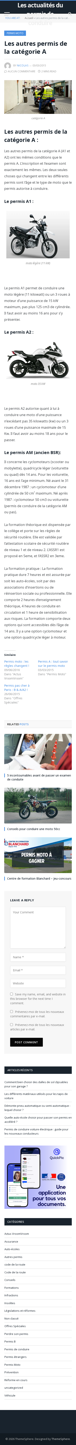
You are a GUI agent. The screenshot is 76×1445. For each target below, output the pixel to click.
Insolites (9, 1303)
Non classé (11, 1318)
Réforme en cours (15, 1380)
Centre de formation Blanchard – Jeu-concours (39, 878)
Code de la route (15, 1272)
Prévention (11, 1372)
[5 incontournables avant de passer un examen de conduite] (38, 752)
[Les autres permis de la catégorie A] (38, 97)
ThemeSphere (61, 1439)
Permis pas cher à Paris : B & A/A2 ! (17, 687)
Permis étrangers (15, 1357)
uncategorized (13, 1388)
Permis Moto (15, 33)
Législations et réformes (19, 1311)
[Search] (69, 14)
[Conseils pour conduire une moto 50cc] (38, 806)
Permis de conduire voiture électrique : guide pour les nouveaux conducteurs (36, 1131)
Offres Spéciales (15, 1326)
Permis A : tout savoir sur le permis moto (53, 663)
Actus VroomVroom (16, 1234)
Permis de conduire (16, 1349)
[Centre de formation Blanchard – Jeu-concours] (38, 855)
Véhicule (9, 1395)
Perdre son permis (16, 1334)
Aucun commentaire (21, 71)
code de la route (14, 1264)
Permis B (10, 1341)
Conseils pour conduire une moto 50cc (33, 829)
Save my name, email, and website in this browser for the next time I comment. (38, 998)
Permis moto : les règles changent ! (16, 663)
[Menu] (7, 14)
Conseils (9, 1280)
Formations (11, 1288)
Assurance (11, 1241)
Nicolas (22, 65)
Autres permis (13, 1257)
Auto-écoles (12, 1249)
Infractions (11, 1295)
